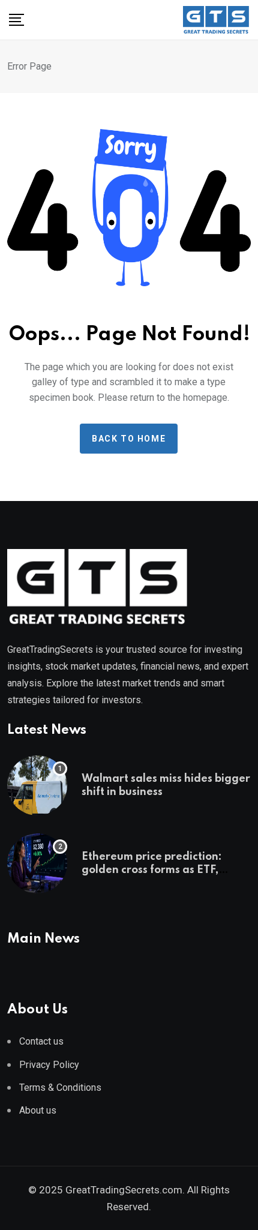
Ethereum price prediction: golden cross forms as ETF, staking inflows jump (152, 870)
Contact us (41, 1041)
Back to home (129, 438)
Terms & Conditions (60, 1087)
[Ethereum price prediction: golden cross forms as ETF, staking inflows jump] (37, 863)
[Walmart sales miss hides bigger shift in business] (37, 785)
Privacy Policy (49, 1064)
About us (37, 1110)
